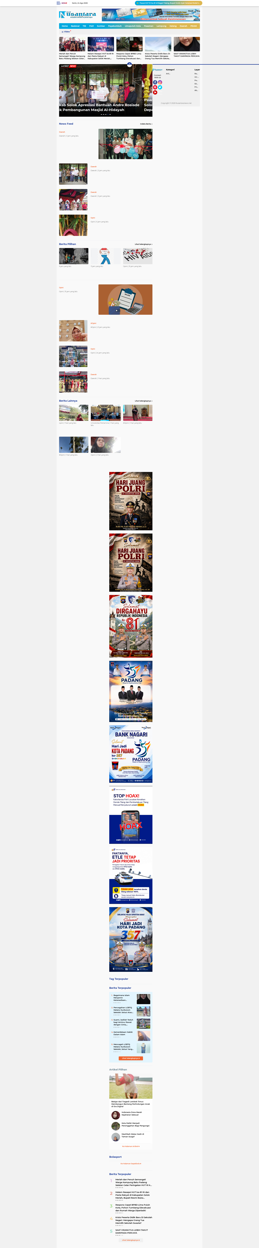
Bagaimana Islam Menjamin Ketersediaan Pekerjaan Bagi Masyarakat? (122, 997)
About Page (161, 92)
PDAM (193, 26)
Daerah (183, 26)
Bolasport (115, 1156)
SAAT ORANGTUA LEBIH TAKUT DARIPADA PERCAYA (187, 55)
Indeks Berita (145, 124)
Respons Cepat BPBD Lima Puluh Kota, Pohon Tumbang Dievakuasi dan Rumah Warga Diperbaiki (128, 56)
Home (64, 3)
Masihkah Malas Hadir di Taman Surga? (133, 1135)
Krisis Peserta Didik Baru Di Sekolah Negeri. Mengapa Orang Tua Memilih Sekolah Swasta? (157, 56)
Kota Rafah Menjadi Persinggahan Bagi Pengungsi (135, 1124)
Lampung (161, 26)
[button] (101, 114)
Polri (91, 26)
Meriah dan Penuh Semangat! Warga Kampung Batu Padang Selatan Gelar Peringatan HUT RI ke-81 (72, 56)
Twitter (161, 90)
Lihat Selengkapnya (143, 244)
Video (67, 31)
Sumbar (101, 26)
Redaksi (197, 74)
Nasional (75, 26)
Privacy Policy (197, 87)
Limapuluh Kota (133, 26)
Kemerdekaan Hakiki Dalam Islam (123, 1033)
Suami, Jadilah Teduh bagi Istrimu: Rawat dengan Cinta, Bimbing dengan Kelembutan (123, 1022)
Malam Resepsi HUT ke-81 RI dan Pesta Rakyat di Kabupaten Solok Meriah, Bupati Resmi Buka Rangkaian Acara (101, 56)
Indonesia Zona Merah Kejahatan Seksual (132, 1113)
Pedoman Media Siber (197, 80)
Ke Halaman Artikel (130, 1146)
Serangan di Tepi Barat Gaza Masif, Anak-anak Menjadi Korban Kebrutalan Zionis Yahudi (170, 3)
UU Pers (197, 77)
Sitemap (197, 84)
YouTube (157, 96)
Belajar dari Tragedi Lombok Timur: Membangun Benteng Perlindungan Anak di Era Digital (130, 1103)
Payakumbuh (115, 26)
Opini (63, 101)
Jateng (173, 26)
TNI (84, 26)
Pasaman (148, 26)
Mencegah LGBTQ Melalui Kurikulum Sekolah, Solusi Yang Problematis (123, 1046)
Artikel (168, 74)
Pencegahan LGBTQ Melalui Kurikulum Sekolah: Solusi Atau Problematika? (123, 1010)
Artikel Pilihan (118, 1069)
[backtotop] (129, 64)
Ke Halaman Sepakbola (130, 1164)
